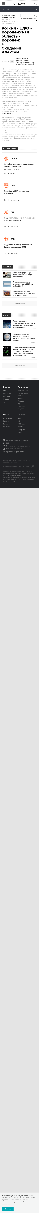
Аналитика (7, 393)
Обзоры (6, 399)
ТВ (19, 404)
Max (19, 418)
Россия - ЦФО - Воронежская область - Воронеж (17, 34)
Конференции (23, 390)
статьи (11, 81)
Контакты (6, 427)
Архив (5, 402)
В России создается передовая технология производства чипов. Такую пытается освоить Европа (25, 62)
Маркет (21, 398)
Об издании (7, 418)
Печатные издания (21, 408)
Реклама (6, 421)
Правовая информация (15, 452)
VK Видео (21, 424)
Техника (21, 401)
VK (19, 421)
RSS (7, 443)
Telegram (21, 430)
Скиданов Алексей (11, 50)
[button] (35, 3)
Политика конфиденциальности (18, 446)
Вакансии (6, 424)
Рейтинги (6, 396)
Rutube (20, 427)
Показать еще (19, 303)
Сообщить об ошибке (14, 449)
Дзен (20, 433)
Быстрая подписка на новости (17, 440)
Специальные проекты (23, 394)
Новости (6, 390)
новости (12, 79)
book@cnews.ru (7, 114)
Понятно (8, 1209)
